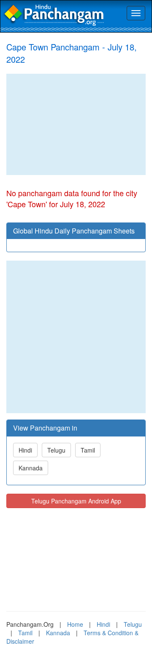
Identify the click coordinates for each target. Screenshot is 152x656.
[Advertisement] (76, 124)
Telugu (56, 450)
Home (75, 624)
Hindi (25, 450)
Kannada (31, 468)
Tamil (88, 450)
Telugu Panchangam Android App (76, 501)
